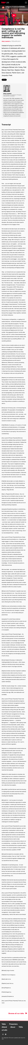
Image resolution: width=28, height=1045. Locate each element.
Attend (4, 1027)
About (12, 1027)
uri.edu (4, 1030)
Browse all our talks (16, 1013)
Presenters (13, 1024)
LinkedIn (5, 1034)
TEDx (21, 1027)
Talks (4, 1024)
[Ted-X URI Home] (5, 3)
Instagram (3, 1034)
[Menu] (26, 2)
